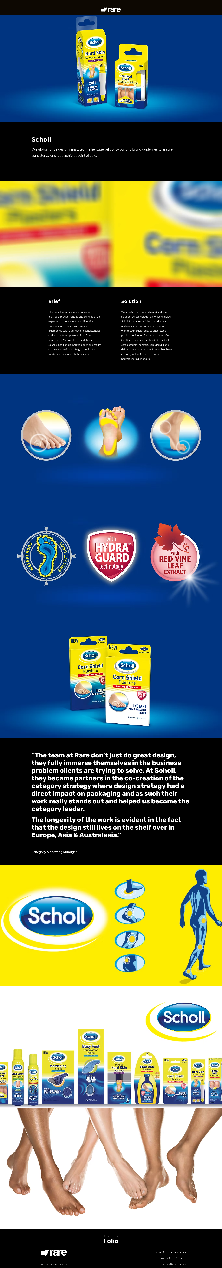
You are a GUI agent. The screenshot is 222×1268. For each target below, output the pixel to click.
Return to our (111, 1236)
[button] (186, 9)
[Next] (204, 234)
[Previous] (18, 234)
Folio (111, 1241)
